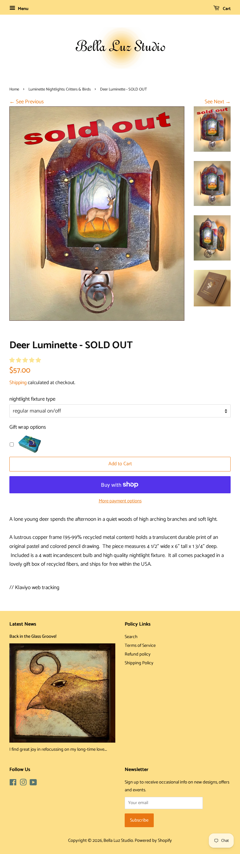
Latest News (22, 624)
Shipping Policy (139, 663)
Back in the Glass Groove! (33, 636)
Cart (226, 8)
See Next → (218, 101)
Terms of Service (140, 645)
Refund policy (138, 654)
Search (131, 637)
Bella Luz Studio (118, 840)
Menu (22, 8)
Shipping (18, 382)
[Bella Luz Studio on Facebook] (13, 784)
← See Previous (26, 101)
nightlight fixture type (32, 399)
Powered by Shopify (153, 840)
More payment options (120, 501)
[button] (25, 360)
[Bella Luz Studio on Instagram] (23, 784)
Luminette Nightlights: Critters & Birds (59, 89)
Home (14, 89)
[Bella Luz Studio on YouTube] (33, 784)
